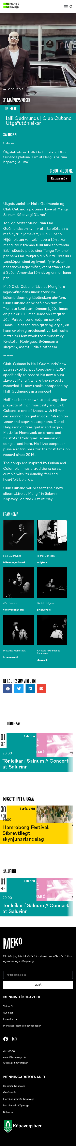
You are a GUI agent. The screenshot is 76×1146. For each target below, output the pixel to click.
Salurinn (8, 1112)
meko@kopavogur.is (14, 1057)
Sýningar (8, 1013)
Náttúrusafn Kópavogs (16, 1105)
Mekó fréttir (10, 1019)
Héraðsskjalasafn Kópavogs (18, 1099)
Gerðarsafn (9, 1092)
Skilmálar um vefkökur (15, 1063)
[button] (65, 6)
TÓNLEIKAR (10, 108)
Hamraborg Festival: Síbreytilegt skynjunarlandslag (25, 833)
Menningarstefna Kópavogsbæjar (22, 1026)
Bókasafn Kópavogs (14, 1086)
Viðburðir (8, 1006)
